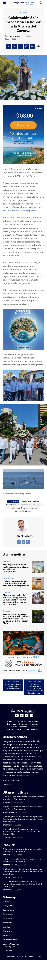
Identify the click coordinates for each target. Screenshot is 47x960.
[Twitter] (14, 46)
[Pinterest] (20, 46)
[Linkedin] (32, 46)
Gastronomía (8, 578)
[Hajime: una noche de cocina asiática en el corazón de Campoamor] (38, 583)
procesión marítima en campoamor (23, 508)
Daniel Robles (16, 36)
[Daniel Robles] (23, 526)
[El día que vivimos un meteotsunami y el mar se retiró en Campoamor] (38, 567)
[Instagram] (22, 715)
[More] (38, 46)
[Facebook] (8, 46)
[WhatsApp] (26, 46)
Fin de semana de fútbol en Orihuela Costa (13, 686)
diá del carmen (12, 505)
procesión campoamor (31, 505)
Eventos (23, 12)
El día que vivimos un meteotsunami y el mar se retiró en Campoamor (16, 568)
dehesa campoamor (29, 502)
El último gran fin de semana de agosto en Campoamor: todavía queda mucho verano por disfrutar (14, 600)
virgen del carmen (23, 511)
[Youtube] (31, 715)
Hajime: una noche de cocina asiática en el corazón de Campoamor (16, 583)
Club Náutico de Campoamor (22, 210)
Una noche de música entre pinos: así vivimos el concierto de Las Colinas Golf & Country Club (16, 618)
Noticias (6, 562)
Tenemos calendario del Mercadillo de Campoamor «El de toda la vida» (34, 688)
